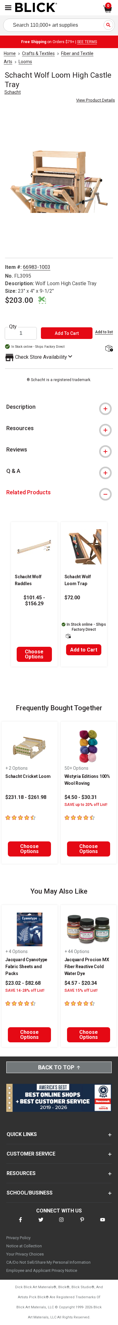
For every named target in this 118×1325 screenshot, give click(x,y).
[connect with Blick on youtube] (102, 1224)
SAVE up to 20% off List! (86, 804)
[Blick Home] (36, 8)
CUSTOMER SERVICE (31, 1154)
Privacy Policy (18, 1237)
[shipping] (108, 349)
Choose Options (34, 654)
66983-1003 (36, 267)
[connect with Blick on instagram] (61, 1224)
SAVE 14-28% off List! (24, 990)
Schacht (12, 92)
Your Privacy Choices (25, 1254)
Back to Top (56, 1067)
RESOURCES (21, 1173)
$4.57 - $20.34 (81, 983)
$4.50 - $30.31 (81, 797)
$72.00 (72, 598)
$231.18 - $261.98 (25, 797)
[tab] (59, 407)
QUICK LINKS (22, 1134)
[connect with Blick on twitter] (41, 1224)
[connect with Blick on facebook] (20, 1224)
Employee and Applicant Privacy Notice (41, 1270)
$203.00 (19, 300)
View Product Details (95, 100)
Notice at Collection (24, 1246)
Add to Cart (83, 650)
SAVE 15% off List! (81, 990)
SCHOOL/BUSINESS (30, 1193)
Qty (13, 326)
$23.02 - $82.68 (23, 983)
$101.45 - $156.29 (34, 601)
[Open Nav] (8, 7)
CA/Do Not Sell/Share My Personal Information (48, 1262)
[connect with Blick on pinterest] (82, 1224)
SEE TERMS (87, 42)
